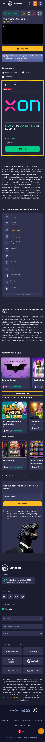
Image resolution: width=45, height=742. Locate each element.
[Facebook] (16, 596)
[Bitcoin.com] (12, 651)
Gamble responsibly (17, 697)
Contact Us (15, 720)
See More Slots (22, 393)
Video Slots (15, 231)
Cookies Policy (38, 720)
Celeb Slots (15, 237)
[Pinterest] (22, 596)
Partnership (26, 720)
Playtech (14, 224)
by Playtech (7, 21)
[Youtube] (4, 596)
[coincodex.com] (33, 670)
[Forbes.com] (33, 651)
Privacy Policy (20, 725)
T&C (28, 725)
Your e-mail (10, 496)
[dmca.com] (13, 710)
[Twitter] (10, 596)
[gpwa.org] (26, 710)
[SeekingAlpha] (12, 670)
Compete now (22, 60)
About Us (5, 720)
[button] (10, 387)
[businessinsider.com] (12, 661)
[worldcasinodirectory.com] (33, 661)
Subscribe (22, 504)
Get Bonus (22, 149)
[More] (41, 731)
